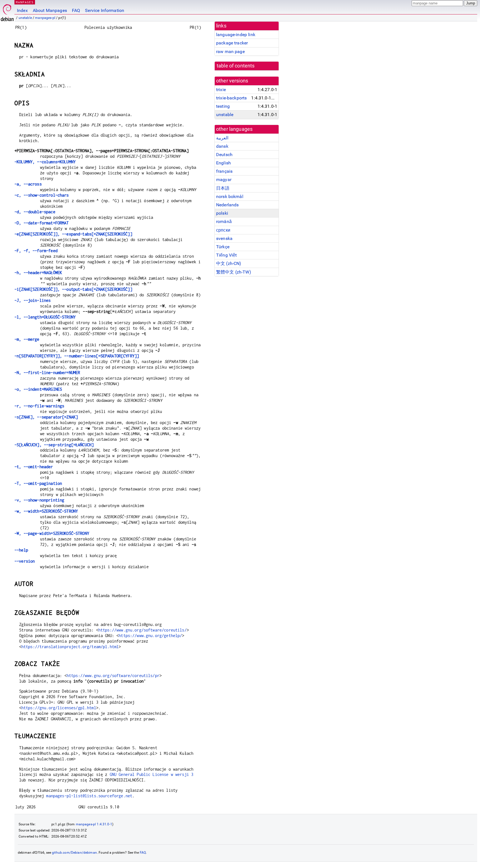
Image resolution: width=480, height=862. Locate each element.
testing (223, 106)
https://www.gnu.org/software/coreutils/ (142, 630)
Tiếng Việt (226, 255)
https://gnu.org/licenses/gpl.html (58, 707)
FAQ (76, 10)
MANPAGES (25, 2)
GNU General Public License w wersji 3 (152, 774)
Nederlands (227, 204)
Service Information (104, 10)
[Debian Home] (7, 11)
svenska (224, 238)
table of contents (236, 66)
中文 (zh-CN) (228, 263)
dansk (222, 146)
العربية (222, 138)
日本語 (222, 188)
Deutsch (224, 154)
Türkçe (222, 246)
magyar (223, 179)
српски (223, 230)
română (224, 221)
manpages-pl (45, 18)
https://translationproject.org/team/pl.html (70, 646)
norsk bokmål (229, 196)
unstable (25, 18)
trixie (221, 89)
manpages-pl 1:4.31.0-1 (94, 824)
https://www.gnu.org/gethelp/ (150, 635)
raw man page (230, 51)
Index (22, 10)
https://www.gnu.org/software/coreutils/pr (113, 675)
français (224, 171)
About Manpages (50, 10)
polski (222, 213)
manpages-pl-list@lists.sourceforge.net (89, 795)
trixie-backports (231, 98)
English (223, 163)
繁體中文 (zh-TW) (233, 272)
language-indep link (235, 34)
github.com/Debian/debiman (74, 853)
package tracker (232, 43)
